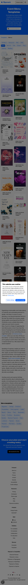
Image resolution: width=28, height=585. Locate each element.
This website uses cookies (11, 284)
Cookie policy (10, 295)
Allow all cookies (20, 300)
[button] (2, 582)
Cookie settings (10, 300)
